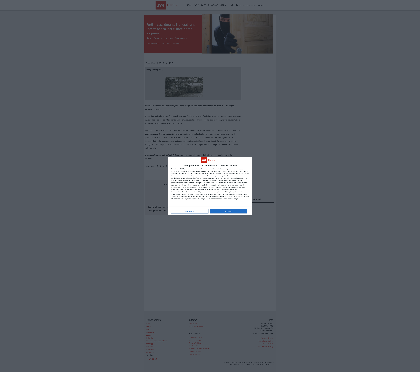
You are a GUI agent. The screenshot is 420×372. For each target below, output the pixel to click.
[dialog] (210, 186)
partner (186, 169)
